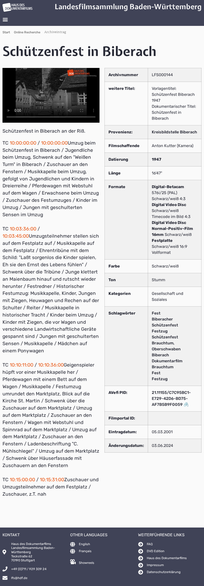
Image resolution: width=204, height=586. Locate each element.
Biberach (160, 355)
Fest (156, 313)
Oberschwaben (166, 349)
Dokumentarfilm (167, 361)
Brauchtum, (163, 343)
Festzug (160, 331)
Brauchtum (162, 367)
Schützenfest (165, 337)
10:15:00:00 (22, 479)
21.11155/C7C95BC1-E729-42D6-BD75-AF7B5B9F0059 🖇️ (171, 398)
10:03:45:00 (15, 236)
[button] (5, 19)
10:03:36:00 (23, 229)
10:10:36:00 (51, 365)
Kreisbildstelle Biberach (174, 132)
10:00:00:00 (23, 143)
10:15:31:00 (52, 479)
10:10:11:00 (21, 365)
